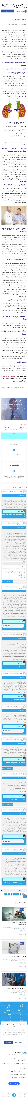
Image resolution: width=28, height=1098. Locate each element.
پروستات (22, 943)
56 (5, 894)
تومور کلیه (24, 424)
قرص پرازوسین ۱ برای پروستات (17, 956)
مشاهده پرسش (20, 495)
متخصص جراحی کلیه (9, 376)
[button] (2, 19)
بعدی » (25, 896)
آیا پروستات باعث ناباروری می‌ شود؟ (16, 988)
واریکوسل (22, 909)
